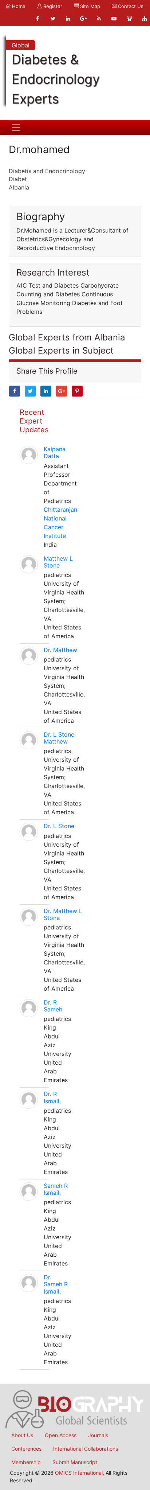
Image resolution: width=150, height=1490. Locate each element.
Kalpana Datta (55, 452)
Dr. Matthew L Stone (63, 914)
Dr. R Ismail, (52, 1097)
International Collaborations (85, 1449)
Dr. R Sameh (53, 1006)
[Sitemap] (144, 18)
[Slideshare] (129, 18)
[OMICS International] (75, 1408)
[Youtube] (113, 18)
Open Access (60, 1435)
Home (18, 6)
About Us (22, 1435)
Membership (26, 1462)
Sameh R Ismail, (56, 1189)
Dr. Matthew (60, 650)
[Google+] (83, 18)
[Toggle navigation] (16, 127)
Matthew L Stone (58, 562)
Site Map (89, 6)
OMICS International (79, 1473)
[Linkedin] (68, 18)
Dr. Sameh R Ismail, (56, 1284)
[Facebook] (37, 18)
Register (52, 6)
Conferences (26, 1449)
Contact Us (130, 6)
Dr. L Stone (59, 826)
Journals (98, 1435)
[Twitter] (52, 18)
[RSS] (98, 18)
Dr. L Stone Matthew (59, 738)
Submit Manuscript (74, 1462)
